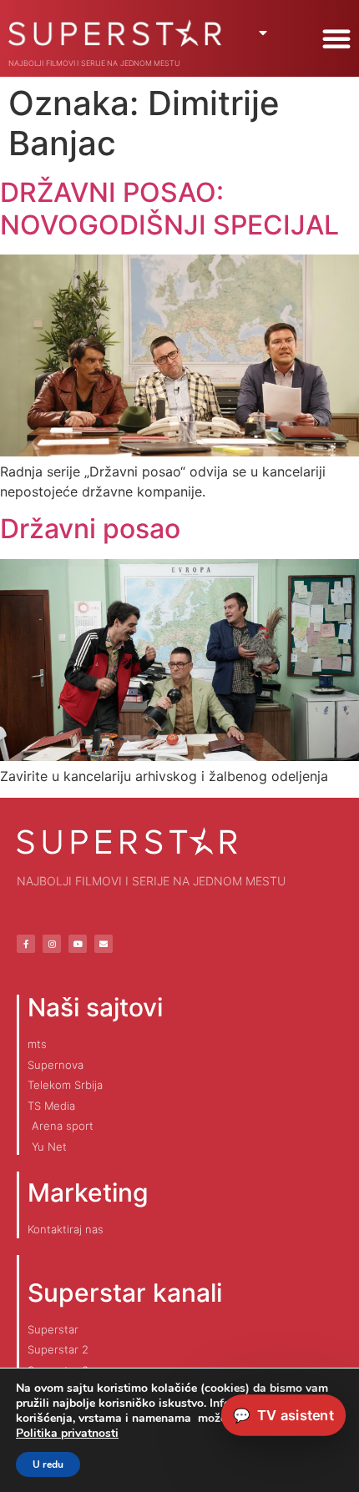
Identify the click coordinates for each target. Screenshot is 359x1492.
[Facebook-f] (26, 944)
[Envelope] (103, 944)
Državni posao (90, 528)
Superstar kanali (125, 1293)
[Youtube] (77, 944)
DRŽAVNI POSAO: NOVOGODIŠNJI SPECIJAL (169, 208)
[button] (336, 38)
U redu (48, 1464)
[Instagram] (52, 944)
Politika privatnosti (67, 1433)
